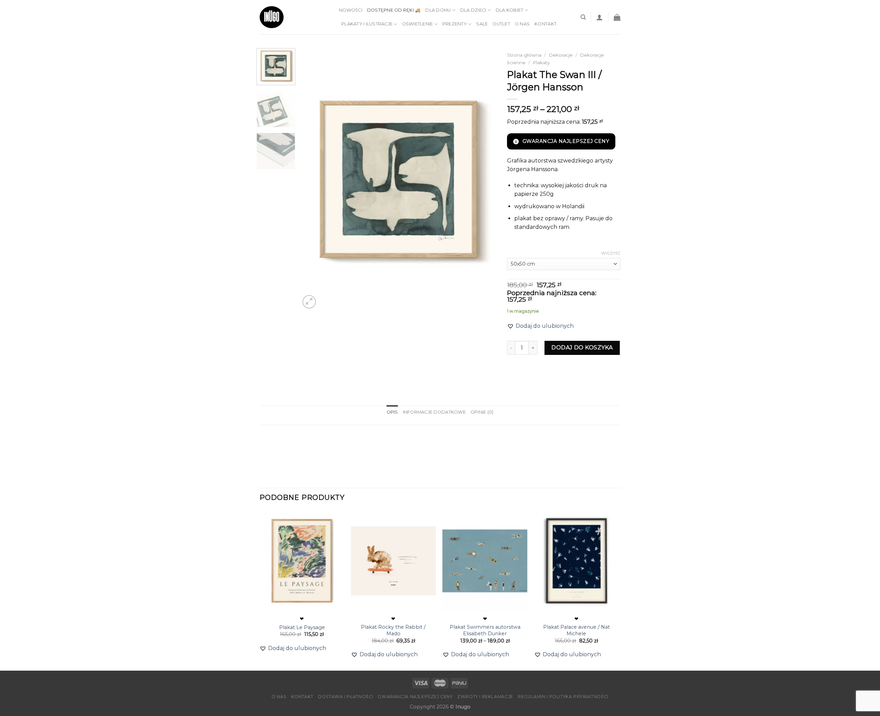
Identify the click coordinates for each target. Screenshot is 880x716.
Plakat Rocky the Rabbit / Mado (393, 630)
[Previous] (313, 179)
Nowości (350, 10)
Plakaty (541, 62)
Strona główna (524, 55)
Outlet (501, 23)
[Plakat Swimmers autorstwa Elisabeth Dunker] (484, 561)
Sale (482, 23)
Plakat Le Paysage (302, 627)
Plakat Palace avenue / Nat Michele (576, 630)
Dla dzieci (473, 10)
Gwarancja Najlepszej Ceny (415, 696)
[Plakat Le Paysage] (302, 561)
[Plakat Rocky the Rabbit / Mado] (393, 561)
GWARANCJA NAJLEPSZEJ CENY (565, 141)
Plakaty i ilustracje (367, 23)
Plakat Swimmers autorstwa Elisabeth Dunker (485, 630)
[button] (540, 326)
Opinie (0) (482, 412)
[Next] (484, 179)
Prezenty (454, 23)
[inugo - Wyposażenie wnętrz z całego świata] (272, 17)
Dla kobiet (510, 10)
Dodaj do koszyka (582, 347)
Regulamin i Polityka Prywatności (563, 696)
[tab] (392, 412)
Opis (392, 412)
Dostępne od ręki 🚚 (394, 10)
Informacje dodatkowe (434, 412)
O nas (522, 23)
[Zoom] (309, 302)
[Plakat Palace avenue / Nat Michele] (576, 561)
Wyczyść (610, 253)
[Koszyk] (617, 17)
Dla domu (438, 10)
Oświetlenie (417, 23)
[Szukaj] (583, 17)
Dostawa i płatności (345, 696)
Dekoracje (561, 55)
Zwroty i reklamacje (485, 696)
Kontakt (546, 23)
